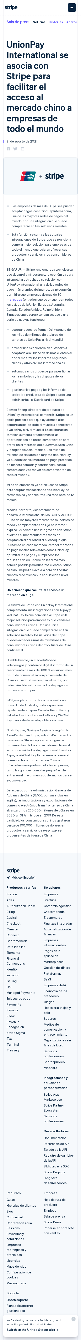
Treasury (13, 1050)
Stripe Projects (54, 1172)
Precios (12, 894)
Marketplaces (54, 962)
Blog (10, 1211)
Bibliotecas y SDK (56, 1166)
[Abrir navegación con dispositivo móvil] (72, 7)
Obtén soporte (17, 1300)
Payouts (12, 1010)
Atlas (10, 900)
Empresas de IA (55, 985)
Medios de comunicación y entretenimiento (56, 1029)
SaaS (47, 979)
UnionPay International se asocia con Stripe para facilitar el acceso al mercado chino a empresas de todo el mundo (39, 86)
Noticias (39, 22)
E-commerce (53, 917)
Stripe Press (52, 1222)
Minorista (50, 1068)
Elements (13, 952)
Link (9, 987)
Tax (9, 1038)
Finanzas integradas (58, 923)
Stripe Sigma (16, 1033)
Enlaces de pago (18, 998)
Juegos (49, 1002)
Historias (56, 22)
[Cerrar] (73, 1320)
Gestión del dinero (57, 967)
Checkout (14, 923)
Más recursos (16, 1283)
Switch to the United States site (31, 1329)
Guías (11, 1199)
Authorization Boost (21, 906)
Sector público (54, 1062)
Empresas (51, 894)
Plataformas (52, 973)
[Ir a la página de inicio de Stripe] (11, 870)
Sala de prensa (19, 21)
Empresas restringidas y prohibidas (16, 1250)
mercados (14, 299)
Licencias (13, 1260)
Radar (11, 1016)
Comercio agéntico (57, 906)
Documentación (55, 1138)
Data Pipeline (16, 947)
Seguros (50, 1018)
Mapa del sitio (17, 1266)
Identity (12, 969)
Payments (14, 1004)
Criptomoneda (17, 941)
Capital (12, 917)
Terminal (13, 1044)
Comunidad (15, 1217)
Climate (12, 929)
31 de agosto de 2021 (22, 141)
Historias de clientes (21, 1205)
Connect (13, 935)
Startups (50, 900)
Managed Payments (21, 992)
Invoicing (13, 975)
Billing (11, 912)
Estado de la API (55, 1149)
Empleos (50, 1210)
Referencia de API (56, 1144)
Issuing (12, 981)
